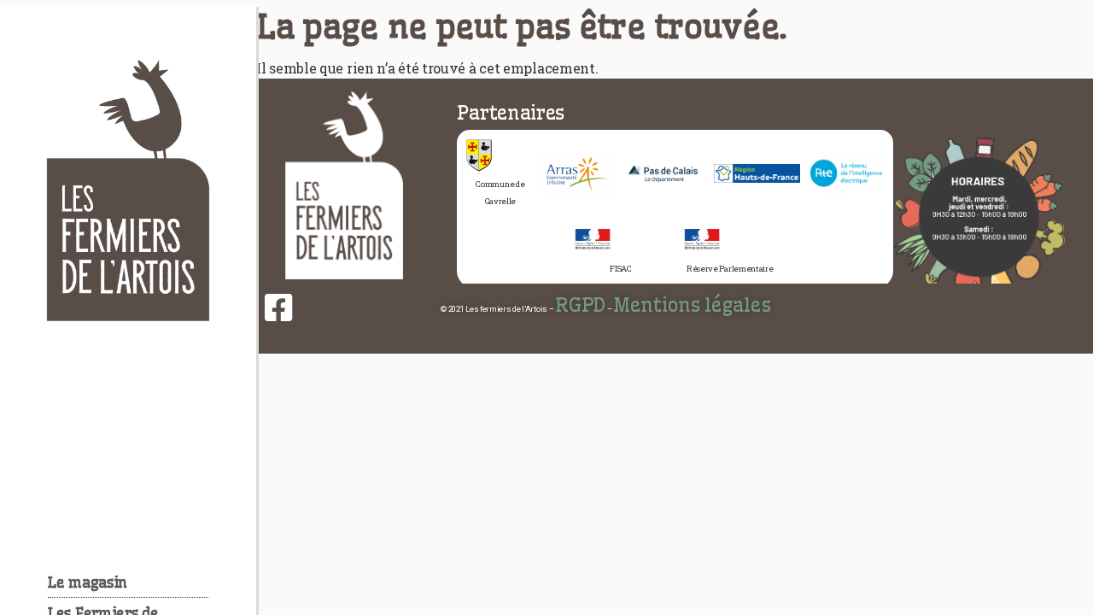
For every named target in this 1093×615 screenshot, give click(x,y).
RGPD (580, 305)
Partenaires (510, 113)
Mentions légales (691, 305)
